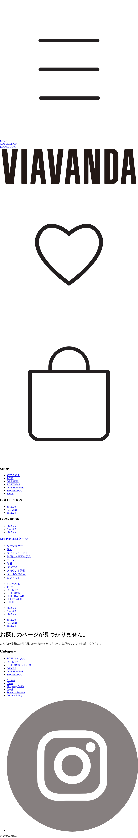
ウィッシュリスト (17, 552)
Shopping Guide (15, 686)
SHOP (3, 140)
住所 (9, 563)
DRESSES (13, 481)
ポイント (12, 560)
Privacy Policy (14, 695)
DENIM (11, 668)
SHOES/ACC (14, 490)
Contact (11, 680)
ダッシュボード (16, 545)
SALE (10, 493)
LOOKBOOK (8, 146)
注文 (9, 549)
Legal (10, 689)
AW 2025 (12, 509)
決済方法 (12, 567)
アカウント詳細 (16, 570)
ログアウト (13, 577)
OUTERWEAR (15, 487)
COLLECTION (8, 143)
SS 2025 (11, 512)
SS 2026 (11, 506)
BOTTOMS (13, 484)
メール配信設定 (16, 574)
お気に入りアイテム (19, 556)
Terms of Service (16, 692)
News (10, 683)
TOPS (10, 478)
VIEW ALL (13, 475)
